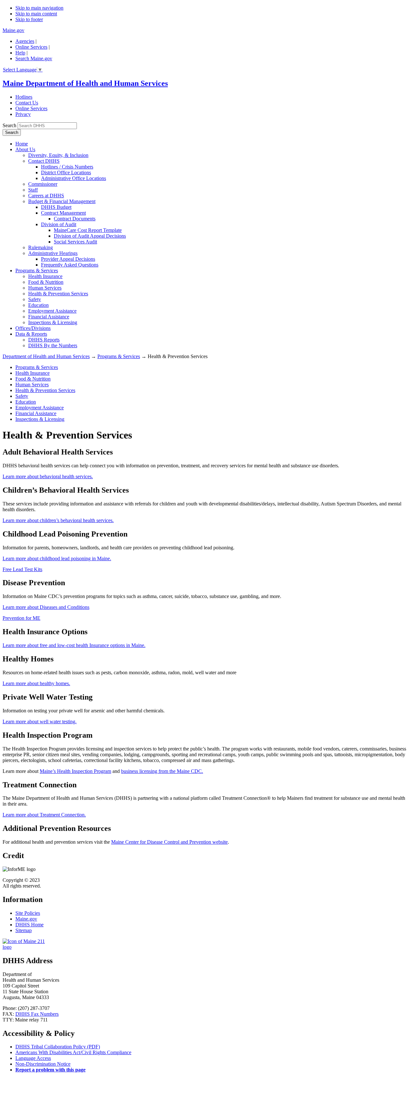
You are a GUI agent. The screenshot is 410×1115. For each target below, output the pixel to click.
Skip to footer (29, 19)
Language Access (33, 1058)
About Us (25, 149)
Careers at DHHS (46, 195)
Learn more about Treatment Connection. (44, 814)
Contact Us (26, 102)
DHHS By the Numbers (52, 345)
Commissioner (42, 184)
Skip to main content (36, 13)
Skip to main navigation (39, 8)
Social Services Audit (75, 241)
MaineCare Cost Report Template (88, 230)
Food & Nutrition (45, 282)
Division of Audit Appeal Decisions (90, 236)
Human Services (45, 288)
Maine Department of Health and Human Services (85, 83)
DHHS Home (29, 924)
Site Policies (27, 913)
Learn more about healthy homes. (36, 683)
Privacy (23, 114)
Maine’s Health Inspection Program (75, 771)
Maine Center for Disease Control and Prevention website (169, 842)
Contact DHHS (44, 161)
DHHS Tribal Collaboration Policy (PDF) (57, 1046)
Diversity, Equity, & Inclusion (58, 155)
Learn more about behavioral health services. (48, 476)
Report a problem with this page (50, 1069)
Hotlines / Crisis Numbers (67, 166)
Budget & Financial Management (61, 201)
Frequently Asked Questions (69, 264)
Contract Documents (74, 218)
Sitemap (23, 930)
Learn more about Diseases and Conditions (46, 607)
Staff (33, 190)
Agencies (24, 41)
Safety (34, 299)
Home (21, 143)
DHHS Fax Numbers (37, 1014)
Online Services (31, 47)
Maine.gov (13, 30)
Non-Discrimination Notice (42, 1064)
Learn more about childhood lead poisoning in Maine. (57, 558)
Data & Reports (31, 334)
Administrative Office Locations (73, 178)
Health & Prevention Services (58, 293)
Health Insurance (45, 276)
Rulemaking (40, 247)
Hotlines (23, 97)
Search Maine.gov (33, 58)
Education (38, 305)
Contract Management (63, 213)
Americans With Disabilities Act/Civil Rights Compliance (73, 1052)
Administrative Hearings (53, 253)
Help (20, 52)
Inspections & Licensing (52, 322)
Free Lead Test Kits (22, 569)
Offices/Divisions (33, 328)
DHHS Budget (56, 207)
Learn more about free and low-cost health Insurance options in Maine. (74, 645)
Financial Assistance (48, 316)
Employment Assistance (52, 311)
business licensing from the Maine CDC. (162, 771)
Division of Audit (58, 224)
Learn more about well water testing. (40, 721)
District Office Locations (66, 172)
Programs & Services (36, 270)
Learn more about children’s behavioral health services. (58, 520)
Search (9, 125)
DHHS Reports (44, 339)
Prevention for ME (21, 618)
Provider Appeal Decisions (68, 259)
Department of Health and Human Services (46, 356)
